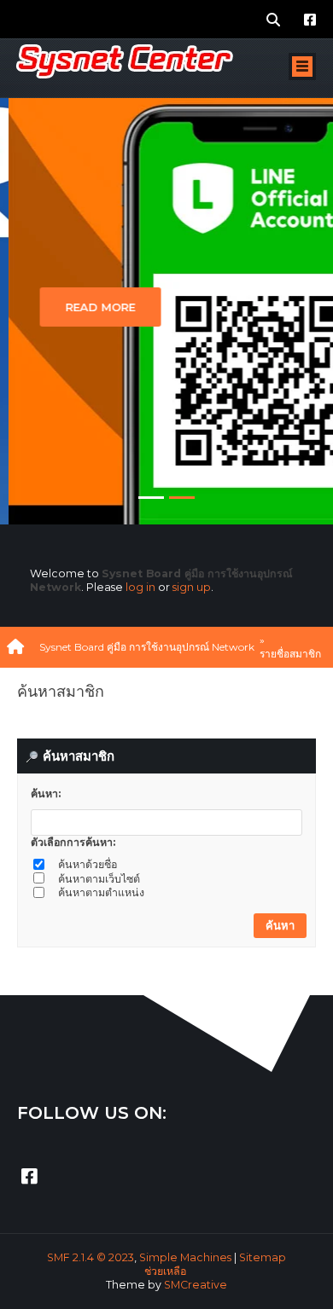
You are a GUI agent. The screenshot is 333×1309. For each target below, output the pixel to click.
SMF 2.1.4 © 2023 (90, 1257)
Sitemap (262, 1257)
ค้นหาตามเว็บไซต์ (99, 878)
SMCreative (195, 1284)
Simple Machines (185, 1257)
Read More (92, 307)
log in (140, 587)
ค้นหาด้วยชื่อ (87, 864)
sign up (191, 587)
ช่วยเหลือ (165, 1271)
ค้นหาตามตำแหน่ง (101, 892)
